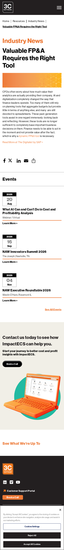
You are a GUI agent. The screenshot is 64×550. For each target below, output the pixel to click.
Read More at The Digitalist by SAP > (22, 142)
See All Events (53, 309)
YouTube (18, 482)
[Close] (60, 509)
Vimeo (11, 482)
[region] (32, 528)
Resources (19, 21)
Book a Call (13, 497)
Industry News (36, 21)
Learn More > (9, 223)
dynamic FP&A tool (29, 136)
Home (5, 21)
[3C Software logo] (7, 12)
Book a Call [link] (12, 364)
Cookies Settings (32, 526)
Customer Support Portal (21, 491)
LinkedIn (4, 482)
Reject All (32, 535)
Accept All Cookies (32, 544)
